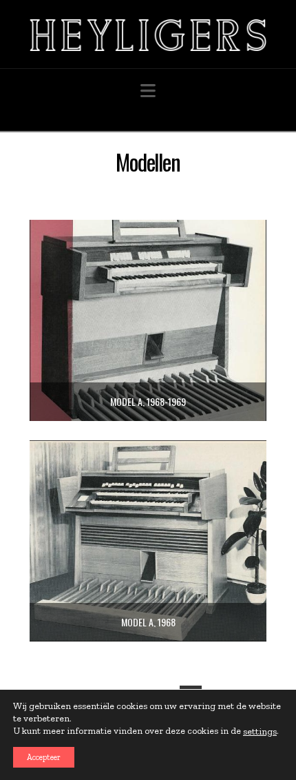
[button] (148, 91)
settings (260, 731)
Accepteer (44, 757)
